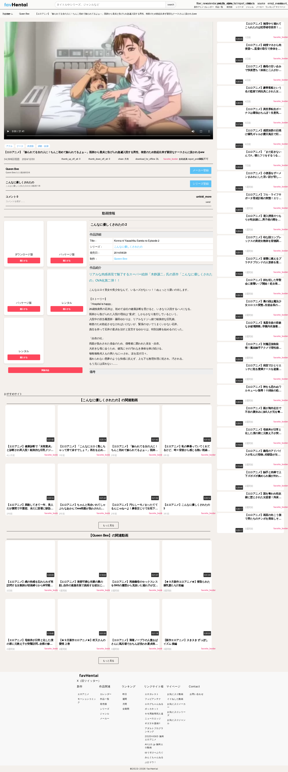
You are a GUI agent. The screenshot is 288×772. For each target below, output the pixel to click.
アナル (9, 146)
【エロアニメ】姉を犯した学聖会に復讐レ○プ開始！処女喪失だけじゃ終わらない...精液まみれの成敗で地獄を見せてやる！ (263, 285)
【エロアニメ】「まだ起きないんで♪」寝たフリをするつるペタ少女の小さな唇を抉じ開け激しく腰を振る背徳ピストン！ (263, 157)
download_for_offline (145, 159)
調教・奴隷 (43, 146)
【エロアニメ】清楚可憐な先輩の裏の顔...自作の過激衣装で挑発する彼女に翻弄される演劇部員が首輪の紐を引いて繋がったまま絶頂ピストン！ (82, 587)
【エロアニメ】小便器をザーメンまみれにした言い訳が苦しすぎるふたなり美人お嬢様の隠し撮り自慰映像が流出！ (263, 178)
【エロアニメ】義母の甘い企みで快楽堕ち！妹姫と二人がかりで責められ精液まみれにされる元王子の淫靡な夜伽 (263, 71)
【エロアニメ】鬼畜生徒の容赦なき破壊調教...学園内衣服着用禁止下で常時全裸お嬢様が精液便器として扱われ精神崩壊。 (263, 328)
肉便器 (30, 146)
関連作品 (45, 370)
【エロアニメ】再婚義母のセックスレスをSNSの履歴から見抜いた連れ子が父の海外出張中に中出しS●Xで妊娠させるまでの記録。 (134, 587)
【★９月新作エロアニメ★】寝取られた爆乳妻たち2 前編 (187, 583)
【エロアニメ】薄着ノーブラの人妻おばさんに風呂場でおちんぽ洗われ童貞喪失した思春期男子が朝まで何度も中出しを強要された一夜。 (134, 645)
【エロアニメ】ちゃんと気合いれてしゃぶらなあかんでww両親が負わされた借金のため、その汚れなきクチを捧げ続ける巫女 (82, 510)
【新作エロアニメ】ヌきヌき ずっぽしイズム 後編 (186, 642)
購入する (24, 260)
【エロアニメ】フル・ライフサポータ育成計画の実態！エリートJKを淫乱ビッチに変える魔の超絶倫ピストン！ (263, 199)
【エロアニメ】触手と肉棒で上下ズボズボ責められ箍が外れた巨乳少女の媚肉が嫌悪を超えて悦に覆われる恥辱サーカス (263, 477)
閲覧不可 (203, 159)
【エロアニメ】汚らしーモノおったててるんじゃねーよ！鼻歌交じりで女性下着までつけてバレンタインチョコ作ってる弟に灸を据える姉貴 (134, 510)
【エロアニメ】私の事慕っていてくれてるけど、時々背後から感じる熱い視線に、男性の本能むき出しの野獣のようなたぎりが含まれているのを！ (187, 451)
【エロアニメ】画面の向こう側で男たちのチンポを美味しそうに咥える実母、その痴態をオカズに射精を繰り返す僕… (263, 520)
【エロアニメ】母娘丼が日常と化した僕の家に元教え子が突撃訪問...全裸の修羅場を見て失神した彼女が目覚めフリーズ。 (30, 645)
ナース (20, 146)
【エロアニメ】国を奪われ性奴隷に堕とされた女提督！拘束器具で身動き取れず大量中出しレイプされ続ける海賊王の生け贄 (263, 498)
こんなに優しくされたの (20, 182)
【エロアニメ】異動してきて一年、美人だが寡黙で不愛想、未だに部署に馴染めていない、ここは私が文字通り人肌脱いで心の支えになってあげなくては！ (30, 510)
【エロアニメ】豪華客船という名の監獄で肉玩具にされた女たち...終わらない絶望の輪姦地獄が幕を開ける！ (263, 93)
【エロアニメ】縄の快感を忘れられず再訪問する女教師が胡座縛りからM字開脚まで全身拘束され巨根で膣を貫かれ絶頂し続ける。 (30, 587)
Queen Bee (12, 169)
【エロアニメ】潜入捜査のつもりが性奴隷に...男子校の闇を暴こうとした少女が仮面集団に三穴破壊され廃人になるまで (263, 221)
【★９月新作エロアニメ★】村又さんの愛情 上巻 (82, 642)
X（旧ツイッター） (89, 680)
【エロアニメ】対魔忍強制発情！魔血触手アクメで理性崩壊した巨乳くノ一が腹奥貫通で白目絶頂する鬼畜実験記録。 (263, 349)
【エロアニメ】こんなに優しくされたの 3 (187, 506)
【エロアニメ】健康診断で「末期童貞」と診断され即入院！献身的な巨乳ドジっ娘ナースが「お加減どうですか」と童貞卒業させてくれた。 (30, 451)
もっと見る (108, 525)
